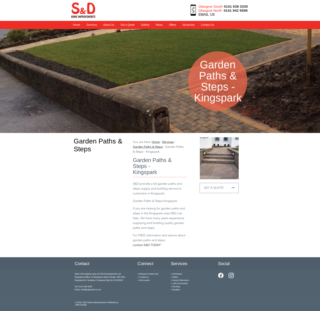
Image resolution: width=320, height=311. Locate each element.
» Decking (175, 286)
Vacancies (188, 24)
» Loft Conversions (179, 283)
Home (76, 24)
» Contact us (143, 277)
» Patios (174, 277)
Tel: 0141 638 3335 (83, 286)
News (159, 24)
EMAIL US (206, 15)
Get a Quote (127, 24)
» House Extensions (180, 280)
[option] (160, 81)
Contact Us (207, 24)
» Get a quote (144, 280)
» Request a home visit (148, 274)
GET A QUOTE (214, 188)
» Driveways (176, 274)
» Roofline (175, 290)
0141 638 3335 (236, 6)
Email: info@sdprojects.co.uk (88, 289)
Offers (172, 24)
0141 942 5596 (236, 10)
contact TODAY (146, 245)
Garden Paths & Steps (98, 145)
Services (91, 24)
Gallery (145, 24)
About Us (108, 24)
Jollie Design (81, 305)
